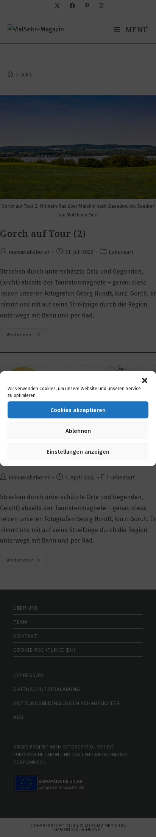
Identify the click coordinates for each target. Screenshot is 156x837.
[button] (144, 380)
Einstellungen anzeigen (78, 451)
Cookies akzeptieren (78, 409)
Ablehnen (78, 430)
